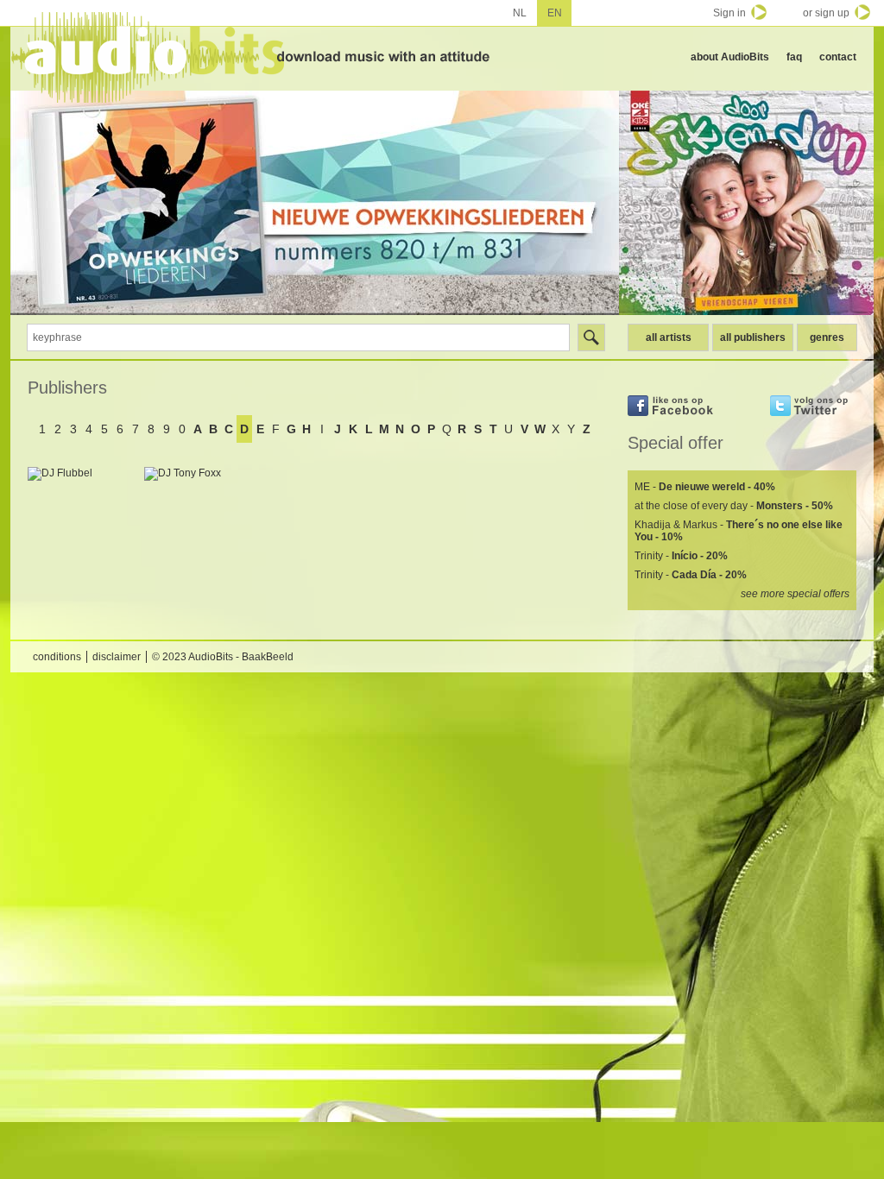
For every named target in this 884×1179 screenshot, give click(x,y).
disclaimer (116, 657)
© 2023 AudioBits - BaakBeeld (223, 657)
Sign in (729, 13)
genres (827, 337)
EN (554, 13)
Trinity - (681, 556)
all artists (668, 337)
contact (837, 57)
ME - (705, 487)
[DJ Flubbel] (82, 521)
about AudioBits (730, 57)
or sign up (826, 13)
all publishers (753, 337)
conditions (57, 657)
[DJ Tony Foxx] (198, 521)
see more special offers (795, 594)
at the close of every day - (734, 506)
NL (520, 13)
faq (794, 57)
